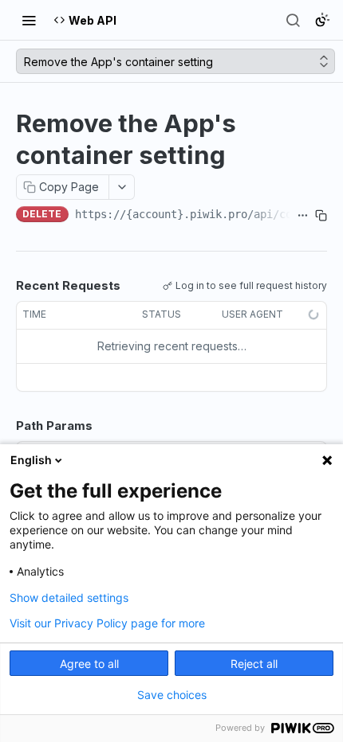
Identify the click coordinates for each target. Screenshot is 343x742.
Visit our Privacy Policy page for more (107, 623)
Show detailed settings (69, 598)
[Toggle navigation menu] (28, 20)
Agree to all (89, 663)
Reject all (254, 663)
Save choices (172, 695)
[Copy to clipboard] (321, 215)
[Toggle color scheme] (322, 20)
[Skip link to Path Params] (5, 426)
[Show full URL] (303, 215)
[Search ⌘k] (293, 20)
